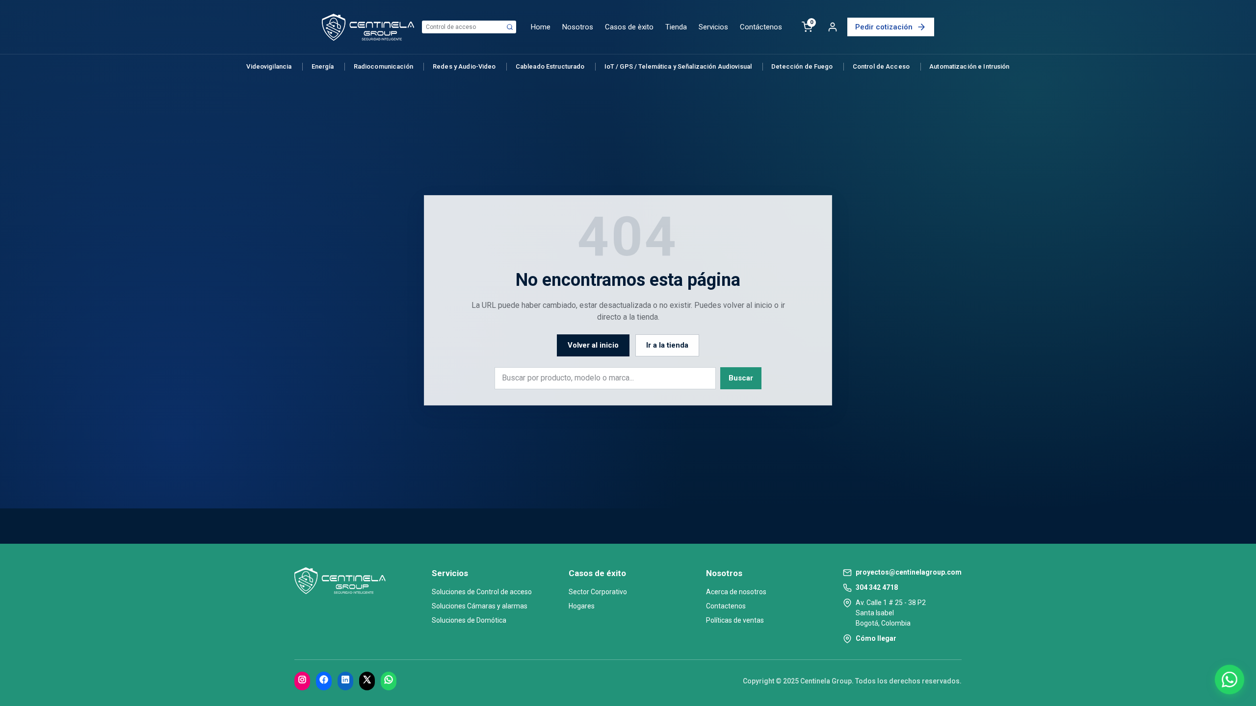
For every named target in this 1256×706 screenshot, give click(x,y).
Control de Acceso (881, 66)
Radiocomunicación (383, 66)
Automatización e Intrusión (969, 66)
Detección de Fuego (802, 66)
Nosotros (577, 27)
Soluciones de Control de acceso (482, 592)
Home (540, 27)
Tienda (676, 27)
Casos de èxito (629, 27)
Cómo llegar (876, 638)
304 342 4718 (877, 587)
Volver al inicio (593, 345)
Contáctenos (761, 27)
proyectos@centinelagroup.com (909, 572)
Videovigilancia (268, 66)
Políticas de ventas (735, 620)
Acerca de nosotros (736, 592)
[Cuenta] (832, 27)
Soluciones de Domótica (469, 620)
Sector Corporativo (598, 592)
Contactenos (726, 606)
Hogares (582, 606)
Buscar (741, 378)
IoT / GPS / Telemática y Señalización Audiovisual (678, 66)
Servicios (713, 27)
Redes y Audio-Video (464, 66)
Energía (323, 66)
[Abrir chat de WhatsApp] (1229, 679)
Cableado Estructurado (550, 66)
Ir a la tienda (667, 345)
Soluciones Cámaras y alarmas (479, 606)
